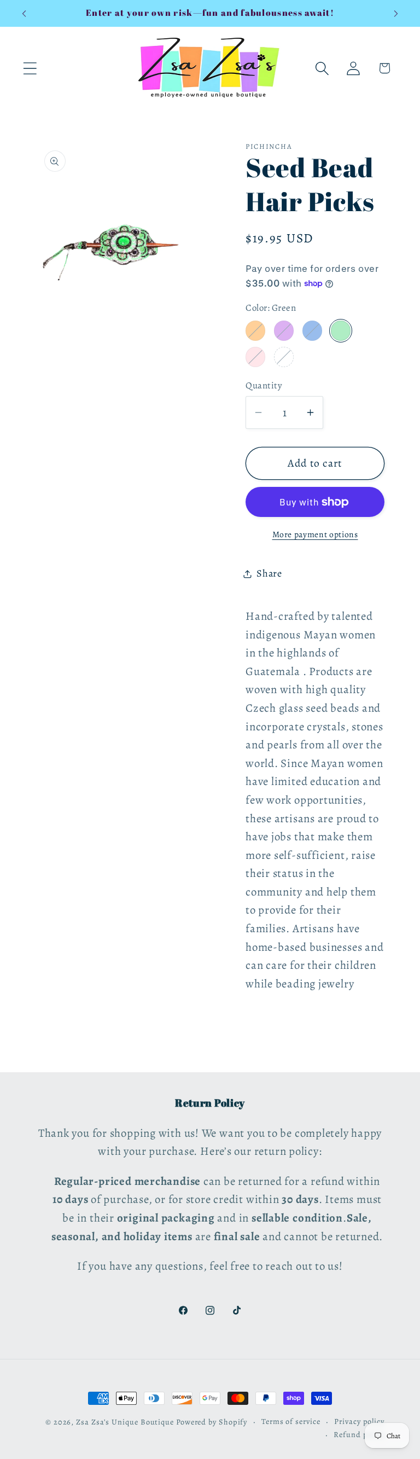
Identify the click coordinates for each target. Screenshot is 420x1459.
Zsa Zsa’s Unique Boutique (125, 1421)
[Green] (341, 330)
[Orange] (255, 330)
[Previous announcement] (24, 14)
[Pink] (255, 357)
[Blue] (312, 330)
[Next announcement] (396, 14)
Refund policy (359, 1434)
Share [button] (269, 573)
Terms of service (290, 1421)
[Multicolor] (284, 357)
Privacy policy (359, 1421)
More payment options (315, 534)
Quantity (264, 385)
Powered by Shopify (211, 1421)
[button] (29, 68)
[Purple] (284, 330)
